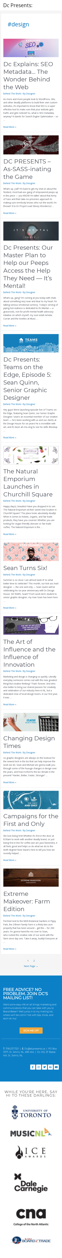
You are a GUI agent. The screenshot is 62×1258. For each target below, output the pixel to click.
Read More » (9, 126)
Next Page (31, 966)
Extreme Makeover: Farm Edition (26, 901)
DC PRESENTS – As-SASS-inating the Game (27, 169)
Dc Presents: (17, 5)
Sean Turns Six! (25, 567)
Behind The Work (12, 93)
